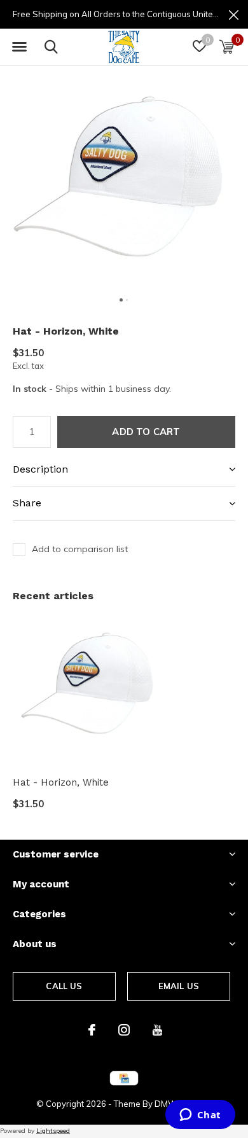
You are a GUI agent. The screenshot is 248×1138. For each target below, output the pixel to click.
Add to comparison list (80, 549)
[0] (226, 46)
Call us (64, 986)
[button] (19, 47)
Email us (178, 986)
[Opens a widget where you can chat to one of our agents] (200, 1116)
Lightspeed (53, 1131)
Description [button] (40, 469)
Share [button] (27, 503)
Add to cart (146, 432)
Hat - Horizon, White (61, 782)
